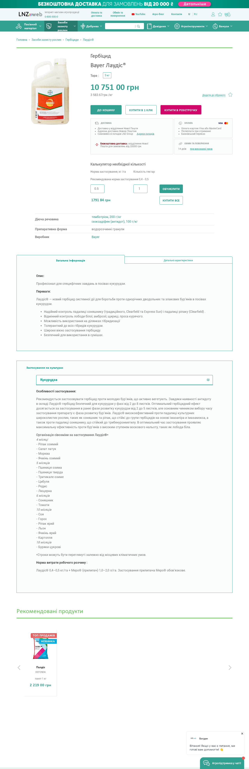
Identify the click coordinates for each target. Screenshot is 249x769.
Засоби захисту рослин (63, 26)
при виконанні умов (201, 149)
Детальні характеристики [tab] (178, 260)
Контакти (176, 14)
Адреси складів (145, 134)
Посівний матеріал (30, 26)
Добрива (92, 26)
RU (195, 14)
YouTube (140, 14)
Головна (22, 39)
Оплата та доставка (96, 14)
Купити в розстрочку (180, 110)
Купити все (171, 200)
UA (190, 14)
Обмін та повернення (117, 14)
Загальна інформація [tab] (70, 260)
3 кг (107, 75)
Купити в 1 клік (141, 110)
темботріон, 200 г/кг (106, 217)
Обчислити (171, 189)
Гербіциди (72, 39)
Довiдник (159, 26)
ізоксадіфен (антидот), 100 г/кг (115, 221)
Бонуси (224, 26)
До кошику (106, 110)
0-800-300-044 (53, 16)
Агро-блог (158, 14)
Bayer (96, 237)
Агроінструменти (192, 26)
